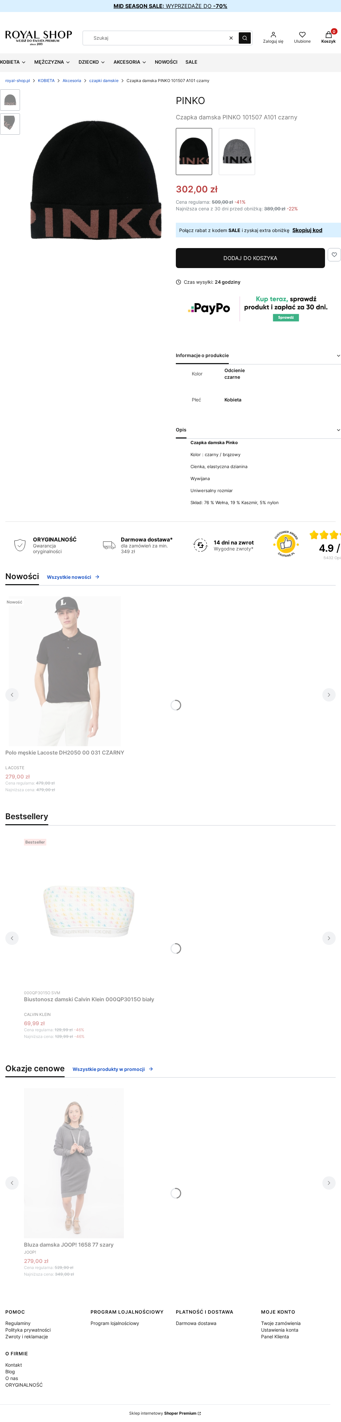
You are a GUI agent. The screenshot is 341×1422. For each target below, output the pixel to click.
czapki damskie (104, 80)
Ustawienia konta (279, 1330)
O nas (11, 1378)
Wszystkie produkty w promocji (109, 1069)
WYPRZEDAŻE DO (170, 6)
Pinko (190, 100)
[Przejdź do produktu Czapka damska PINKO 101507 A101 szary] (237, 151)
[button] (245, 38)
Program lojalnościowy (115, 1323)
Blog (10, 1371)
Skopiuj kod (307, 230)
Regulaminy (18, 1323)
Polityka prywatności (28, 1330)
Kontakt (13, 1365)
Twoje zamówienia (281, 1323)
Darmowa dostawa (196, 1323)
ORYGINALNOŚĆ (24, 1385)
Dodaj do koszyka (250, 258)
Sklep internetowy (162, 1413)
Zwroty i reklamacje (26, 1336)
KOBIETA (46, 80)
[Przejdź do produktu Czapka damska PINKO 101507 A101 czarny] (194, 151)
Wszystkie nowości (69, 577)
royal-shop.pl (17, 80)
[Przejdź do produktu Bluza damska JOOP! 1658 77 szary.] (74, 1163)
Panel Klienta (275, 1336)
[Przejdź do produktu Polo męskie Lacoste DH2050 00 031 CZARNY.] (65, 671)
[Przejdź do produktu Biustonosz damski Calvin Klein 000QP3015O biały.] (89, 911)
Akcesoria (72, 80)
